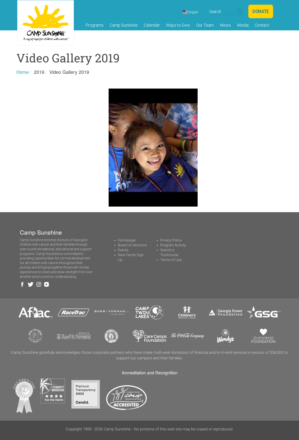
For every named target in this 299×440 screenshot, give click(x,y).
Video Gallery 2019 (69, 71)
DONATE (261, 11)
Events (123, 250)
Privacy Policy (171, 240)
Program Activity (173, 245)
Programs (94, 25)
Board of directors (132, 245)
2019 (39, 71)
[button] (240, 11)
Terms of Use (171, 260)
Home (22, 71)
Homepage (127, 240)
